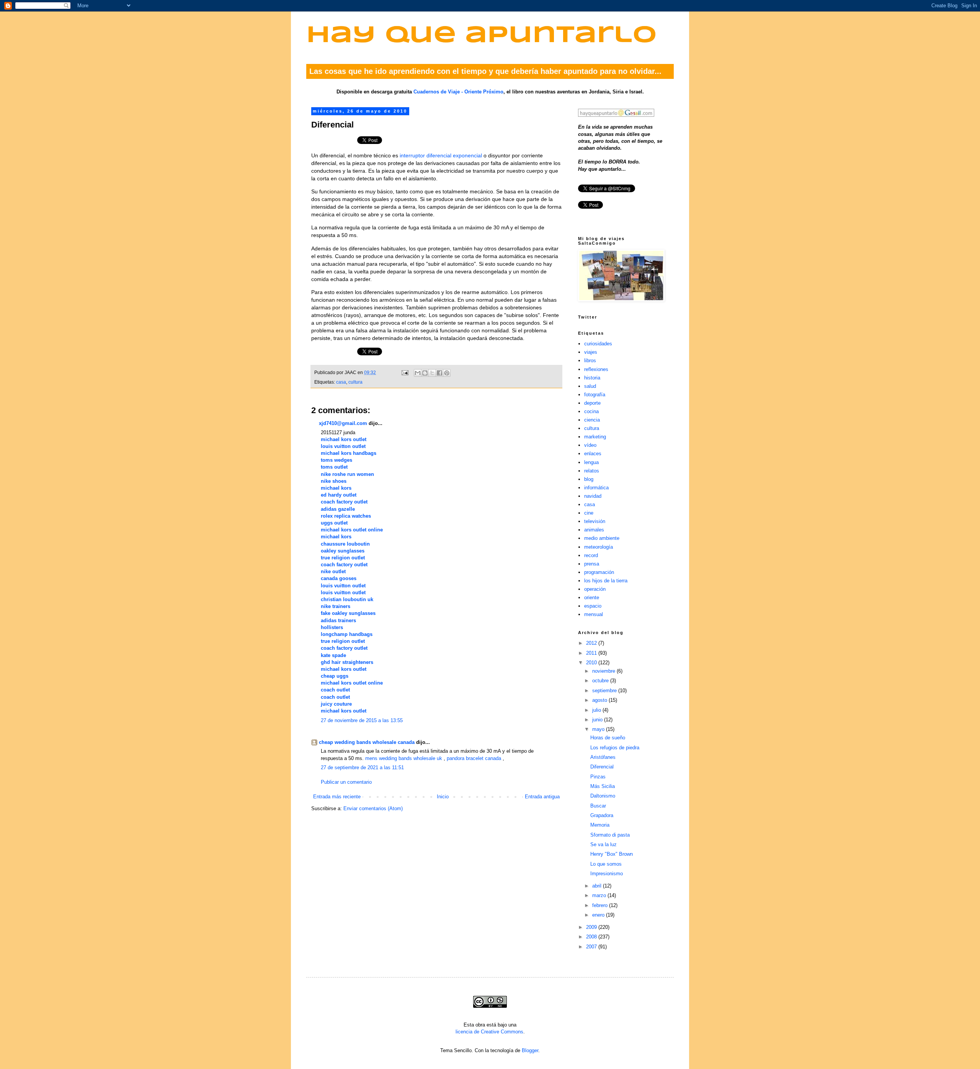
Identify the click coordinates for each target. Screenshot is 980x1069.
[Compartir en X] (432, 373)
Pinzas (598, 777)
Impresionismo (606, 873)
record (591, 555)
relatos (591, 471)
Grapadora (601, 815)
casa (341, 381)
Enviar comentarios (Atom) (373, 808)
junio (598, 719)
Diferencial (602, 767)
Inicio (443, 796)
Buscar (598, 806)
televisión (594, 521)
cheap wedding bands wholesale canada (367, 742)
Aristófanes (603, 757)
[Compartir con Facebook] (439, 373)
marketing (595, 437)
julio (597, 710)
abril (597, 886)
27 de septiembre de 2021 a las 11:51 (362, 767)
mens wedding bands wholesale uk (403, 758)
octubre (601, 680)
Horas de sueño (607, 737)
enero (599, 915)
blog (588, 479)
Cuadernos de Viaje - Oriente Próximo (458, 92)
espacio (592, 606)
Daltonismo (602, 796)
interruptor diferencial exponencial (441, 155)
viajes (590, 352)
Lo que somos (606, 864)
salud (590, 386)
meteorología (598, 547)
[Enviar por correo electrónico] (417, 373)
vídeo (590, 445)
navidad (592, 496)
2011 (592, 653)
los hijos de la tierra (605, 581)
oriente (591, 597)
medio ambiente (601, 538)
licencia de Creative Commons (489, 1032)
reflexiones (596, 369)
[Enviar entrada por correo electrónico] (404, 372)
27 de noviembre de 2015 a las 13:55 (362, 720)
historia (592, 378)
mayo (599, 729)
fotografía (594, 394)
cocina (591, 411)
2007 (592, 947)
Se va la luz (603, 844)
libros (590, 360)
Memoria (599, 825)
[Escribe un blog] (425, 373)
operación (595, 589)
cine (588, 513)
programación (599, 572)
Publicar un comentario (346, 782)
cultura (355, 381)
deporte (592, 403)
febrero (600, 905)
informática (596, 487)
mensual (593, 614)
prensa (591, 564)
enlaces (592, 453)
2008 (592, 937)
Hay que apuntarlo (481, 36)
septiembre (605, 690)
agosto (600, 700)
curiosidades (598, 344)
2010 (592, 662)
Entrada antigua (542, 796)
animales (594, 530)
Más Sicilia (602, 786)
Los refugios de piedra (614, 747)
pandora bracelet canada (474, 758)
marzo (600, 895)
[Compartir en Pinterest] (447, 373)
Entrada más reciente (337, 796)
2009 (592, 927)
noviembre (604, 671)
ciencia (592, 420)
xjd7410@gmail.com (343, 423)
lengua (591, 462)
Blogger (530, 1050)
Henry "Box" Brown (611, 854)
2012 (592, 643)
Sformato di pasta (610, 835)
